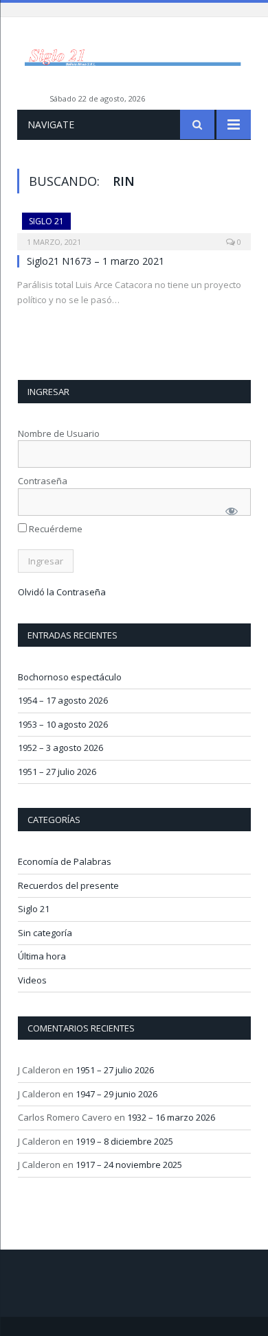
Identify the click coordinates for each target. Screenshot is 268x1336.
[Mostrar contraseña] (231, 511)
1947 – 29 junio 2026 (116, 1094)
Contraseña (42, 481)
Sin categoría (45, 933)
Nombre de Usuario (59, 433)
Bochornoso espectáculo (70, 677)
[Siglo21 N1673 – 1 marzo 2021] (134, 227)
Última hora (42, 956)
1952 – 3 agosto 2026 (60, 747)
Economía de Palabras (64, 861)
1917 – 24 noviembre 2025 (129, 1164)
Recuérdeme (54, 529)
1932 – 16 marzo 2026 (171, 1117)
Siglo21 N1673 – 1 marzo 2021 (95, 260)
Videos (32, 980)
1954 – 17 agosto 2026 (63, 700)
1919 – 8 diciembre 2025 (124, 1141)
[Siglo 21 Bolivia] (134, 56)
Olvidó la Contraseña (62, 592)
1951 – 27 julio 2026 (57, 771)
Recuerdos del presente (68, 885)
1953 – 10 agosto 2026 (63, 724)
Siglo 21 (46, 221)
